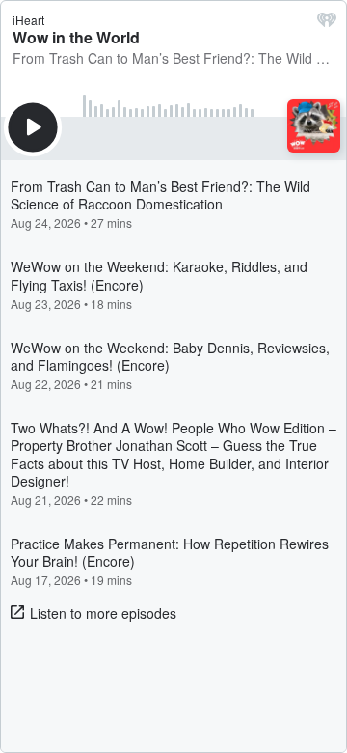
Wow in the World (76, 37)
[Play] (33, 127)
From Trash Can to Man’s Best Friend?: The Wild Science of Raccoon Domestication (173, 58)
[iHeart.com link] (326, 24)
